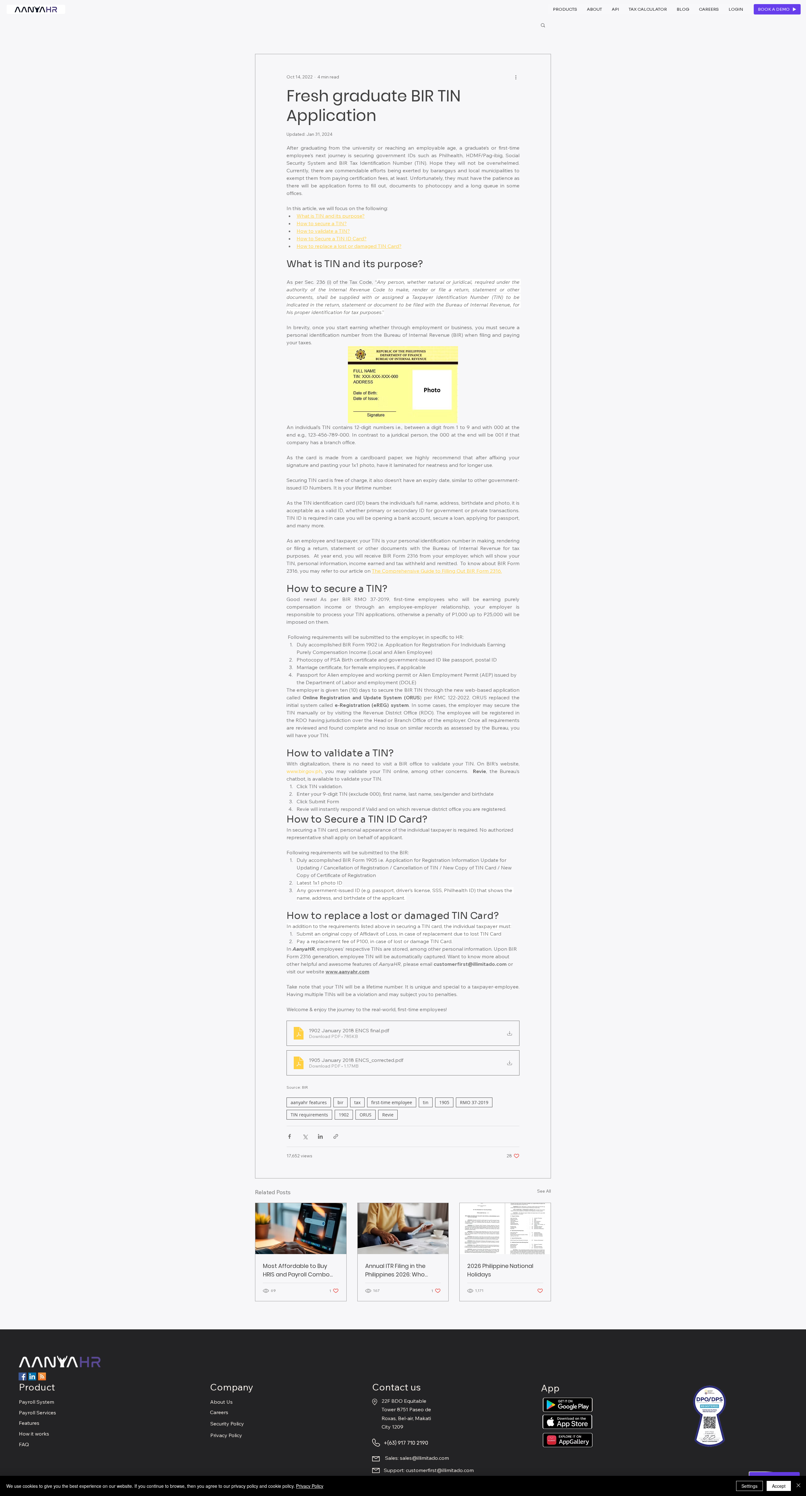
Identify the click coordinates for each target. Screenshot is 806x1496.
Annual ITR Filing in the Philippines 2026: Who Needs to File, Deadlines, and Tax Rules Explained (398, 1270)
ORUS (366, 1115)
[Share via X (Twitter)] (305, 1136)
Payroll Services (37, 1412)
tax (357, 1102)
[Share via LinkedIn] (320, 1136)
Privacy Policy (226, 1435)
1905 (444, 1102)
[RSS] (42, 1376)
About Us (221, 1402)
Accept (779, 1486)
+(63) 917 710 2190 (406, 1443)
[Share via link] (336, 1136)
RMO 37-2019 (474, 1102)
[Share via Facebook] (289, 1136)
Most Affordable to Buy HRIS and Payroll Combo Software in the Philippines (299, 1270)
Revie (388, 1115)
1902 (344, 1115)
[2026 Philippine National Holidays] (505, 1228)
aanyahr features (309, 1102)
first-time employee (391, 1102)
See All (544, 1191)
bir (340, 1102)
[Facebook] (22, 1376)
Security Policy (227, 1423)
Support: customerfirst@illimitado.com (429, 1470)
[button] (565, 9)
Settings (749, 1486)
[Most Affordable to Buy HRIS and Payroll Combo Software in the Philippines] (300, 1228)
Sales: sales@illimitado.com (417, 1458)
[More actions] (515, 77)
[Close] (798, 1486)
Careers (219, 1412)
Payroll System (36, 1402)
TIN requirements (309, 1115)
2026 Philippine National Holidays (500, 1270)
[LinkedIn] (32, 1376)
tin (426, 1102)
